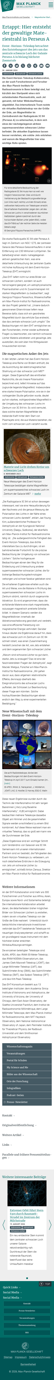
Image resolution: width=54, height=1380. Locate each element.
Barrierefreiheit (28, 1364)
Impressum (21, 1357)
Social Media (11, 1292)
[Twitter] (23, 66)
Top (47, 1284)
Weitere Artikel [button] (12, 1135)
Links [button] (6, 1144)
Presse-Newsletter (17, 1102)
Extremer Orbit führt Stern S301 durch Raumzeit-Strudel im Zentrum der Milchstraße (26, 1215)
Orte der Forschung (17, 1081)
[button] (49, 181)
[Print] (47, 66)
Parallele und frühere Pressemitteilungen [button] (27, 1156)
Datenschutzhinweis (39, 1357)
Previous (4, 1225)
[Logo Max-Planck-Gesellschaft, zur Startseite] (23, 6)
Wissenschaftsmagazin (19, 1046)
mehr (37, 493)
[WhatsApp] (29, 66)
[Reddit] (17, 66)
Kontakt (27, 1303)
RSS (27, 1332)
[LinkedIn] (10, 66)
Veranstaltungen (16, 1053)
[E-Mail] (41, 66)
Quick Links (10, 1287)
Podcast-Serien (15, 1095)
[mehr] (7, 783)
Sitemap (8, 1357)
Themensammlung (27, 1325)
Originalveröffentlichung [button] (18, 1125)
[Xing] (35, 66)
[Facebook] (4, 66)
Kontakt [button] (7, 1115)
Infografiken (14, 1088)
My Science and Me (17, 1067)
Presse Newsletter (27, 1311)
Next (50, 1225)
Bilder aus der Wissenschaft (22, 1074)
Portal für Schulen (17, 1060)
